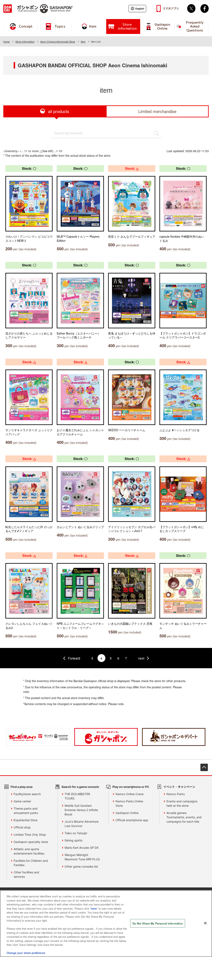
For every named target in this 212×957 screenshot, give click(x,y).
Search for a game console (80, 786)
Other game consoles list (81, 866)
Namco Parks (175, 794)
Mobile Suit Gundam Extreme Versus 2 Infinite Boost (81, 810)
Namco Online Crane (129, 794)
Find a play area (22, 786)
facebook (204, 8)
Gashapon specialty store (31, 842)
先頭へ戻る (204, 767)
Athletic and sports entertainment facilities (29, 851)
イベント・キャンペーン (179, 786)
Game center (22, 801)
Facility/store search (27, 794)
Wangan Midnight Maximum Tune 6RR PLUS (82, 857)
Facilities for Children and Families (31, 863)
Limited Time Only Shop (30, 834)
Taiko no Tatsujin (76, 833)
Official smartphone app (132, 820)
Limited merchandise (157, 111)
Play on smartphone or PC (130, 786)
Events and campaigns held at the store (181, 803)
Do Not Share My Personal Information (157, 923)
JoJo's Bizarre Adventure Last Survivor (82, 824)
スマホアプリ (171, 8)
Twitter (191, 8)
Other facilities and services (26, 874)
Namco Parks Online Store (129, 803)
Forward (74, 658)
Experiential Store (25, 820)
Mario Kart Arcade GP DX (82, 847)
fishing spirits (73, 840)
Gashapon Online (127, 813)
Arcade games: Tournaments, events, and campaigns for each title (184, 817)
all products (58, 111)
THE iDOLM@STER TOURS (77, 796)
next (141, 658)
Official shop (22, 827)
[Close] (205, 923)
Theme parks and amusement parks (26, 811)
